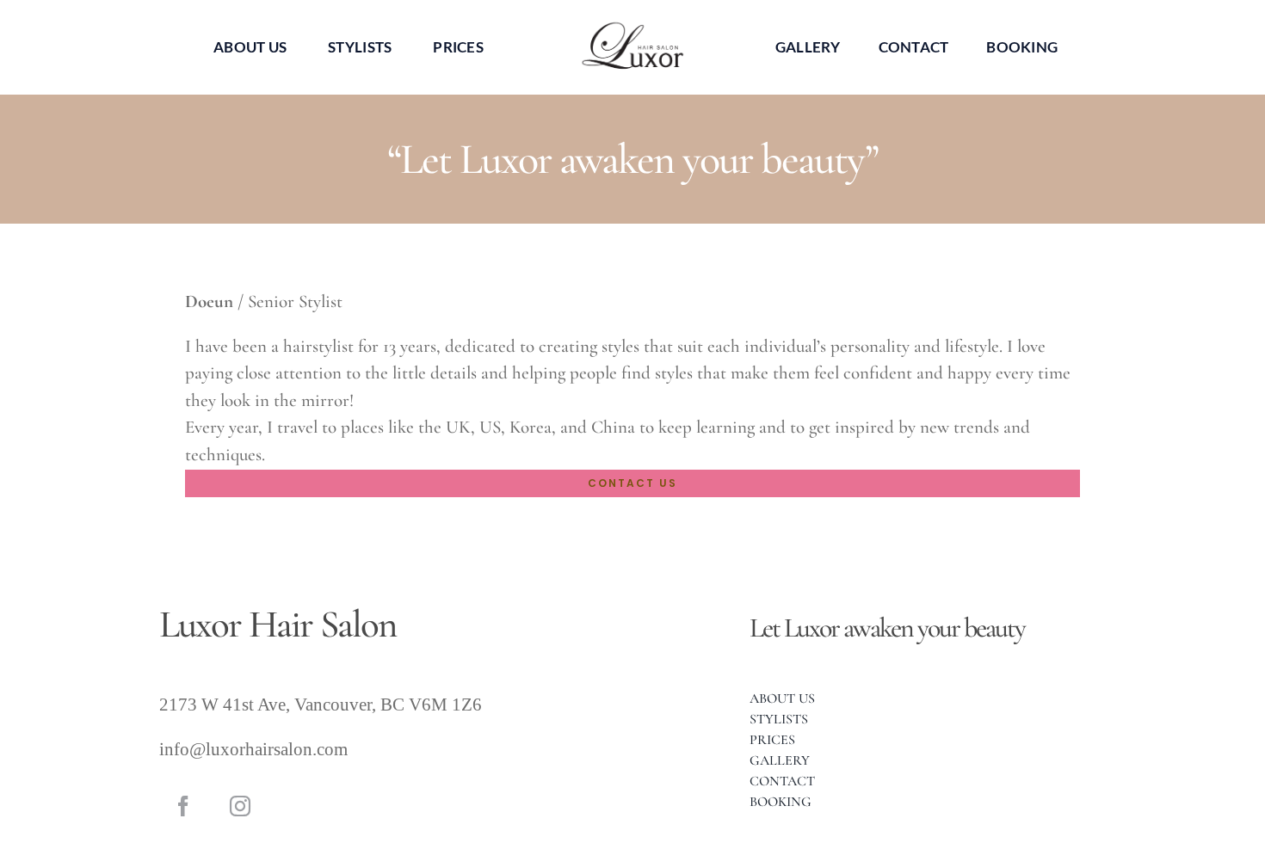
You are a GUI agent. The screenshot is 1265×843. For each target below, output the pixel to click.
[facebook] (183, 806)
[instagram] (240, 806)
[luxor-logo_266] (632, 26)
